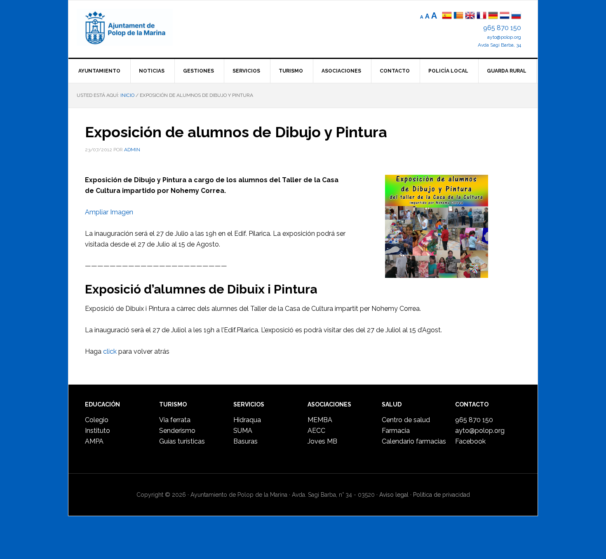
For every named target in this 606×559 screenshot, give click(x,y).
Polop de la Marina (134, 27)
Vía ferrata (174, 420)
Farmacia (396, 431)
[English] (470, 16)
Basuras (245, 441)
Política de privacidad (441, 494)
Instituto (97, 431)
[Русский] (516, 16)
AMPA (94, 441)
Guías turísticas (182, 441)
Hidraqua (247, 420)
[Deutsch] (493, 16)
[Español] (447, 16)
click (110, 351)
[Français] (481, 16)
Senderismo (177, 431)
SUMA (242, 431)
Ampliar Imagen (109, 212)
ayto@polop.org (504, 37)
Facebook (470, 441)
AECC (316, 431)
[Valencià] (458, 16)
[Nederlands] (505, 16)
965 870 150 (502, 28)
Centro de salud (406, 420)
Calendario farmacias (414, 441)
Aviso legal (394, 494)
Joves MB (322, 441)
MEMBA (320, 420)
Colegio (96, 420)
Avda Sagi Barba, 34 (499, 45)
